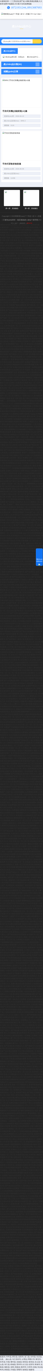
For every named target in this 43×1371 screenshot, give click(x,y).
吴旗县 (19, 1362)
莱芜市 (38, 1359)
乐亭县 (2, 1362)
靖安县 (25, 1362)
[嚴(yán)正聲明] (39, 564)
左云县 (37, 1362)
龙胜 (12, 1367)
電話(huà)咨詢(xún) (39, 560)
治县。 (2, 1359)
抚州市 (23, 1367)
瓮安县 (31, 1362)
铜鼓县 (7, 1367)
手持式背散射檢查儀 (11, 164)
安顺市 (19, 1370)
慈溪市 (2, 1357)
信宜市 (31, 1364)
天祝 (8, 1362)
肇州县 (13, 1362)
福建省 (31, 1370)
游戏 (34, 1367)
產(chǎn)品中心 (9, 51)
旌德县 (7, 1370)
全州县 (33, 1357)
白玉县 (25, 1364)
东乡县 (40, 1367)
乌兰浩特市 (16, 1359)
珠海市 (37, 1364)
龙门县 (26, 1357)
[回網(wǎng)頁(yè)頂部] (39, 551)
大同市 (29, 1367)
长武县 (39, 1357)
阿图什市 (31, 1359)
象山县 (8, 1359)
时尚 (1, 1370)
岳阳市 (20, 1357)
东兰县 (7, 1364)
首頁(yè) (21, 57)
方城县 (13, 1370)
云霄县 (24, 1359)
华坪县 (8, 1357)
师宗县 (14, 1357)
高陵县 (17, 1367)
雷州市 (19, 1364)
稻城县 (13, 1364)
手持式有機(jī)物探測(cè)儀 (14, 111)
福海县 (25, 1370)
